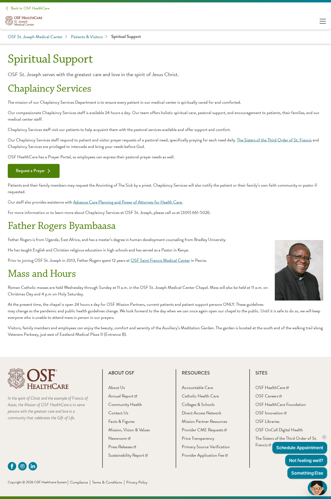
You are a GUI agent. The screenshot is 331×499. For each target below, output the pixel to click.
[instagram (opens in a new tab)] (22, 466)
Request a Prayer (30, 171)
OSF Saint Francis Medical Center (160, 260)
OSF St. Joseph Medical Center (35, 36)
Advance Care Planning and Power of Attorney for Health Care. (128, 202)
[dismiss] (324, 437)
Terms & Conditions (107, 482)
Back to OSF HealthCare (30, 8)
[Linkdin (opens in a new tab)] (33, 466)
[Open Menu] (323, 21)
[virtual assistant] (317, 488)
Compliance (79, 482)
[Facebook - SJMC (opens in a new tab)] (12, 466)
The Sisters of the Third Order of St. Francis (274, 140)
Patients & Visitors (87, 36)
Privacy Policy (136, 482)
